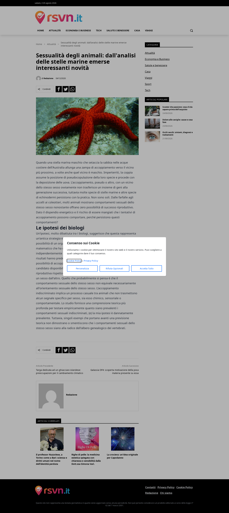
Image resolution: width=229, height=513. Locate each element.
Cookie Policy (74, 260)
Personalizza (82, 268)
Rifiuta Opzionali (114, 268)
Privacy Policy (91, 260)
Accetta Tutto (146, 268)
